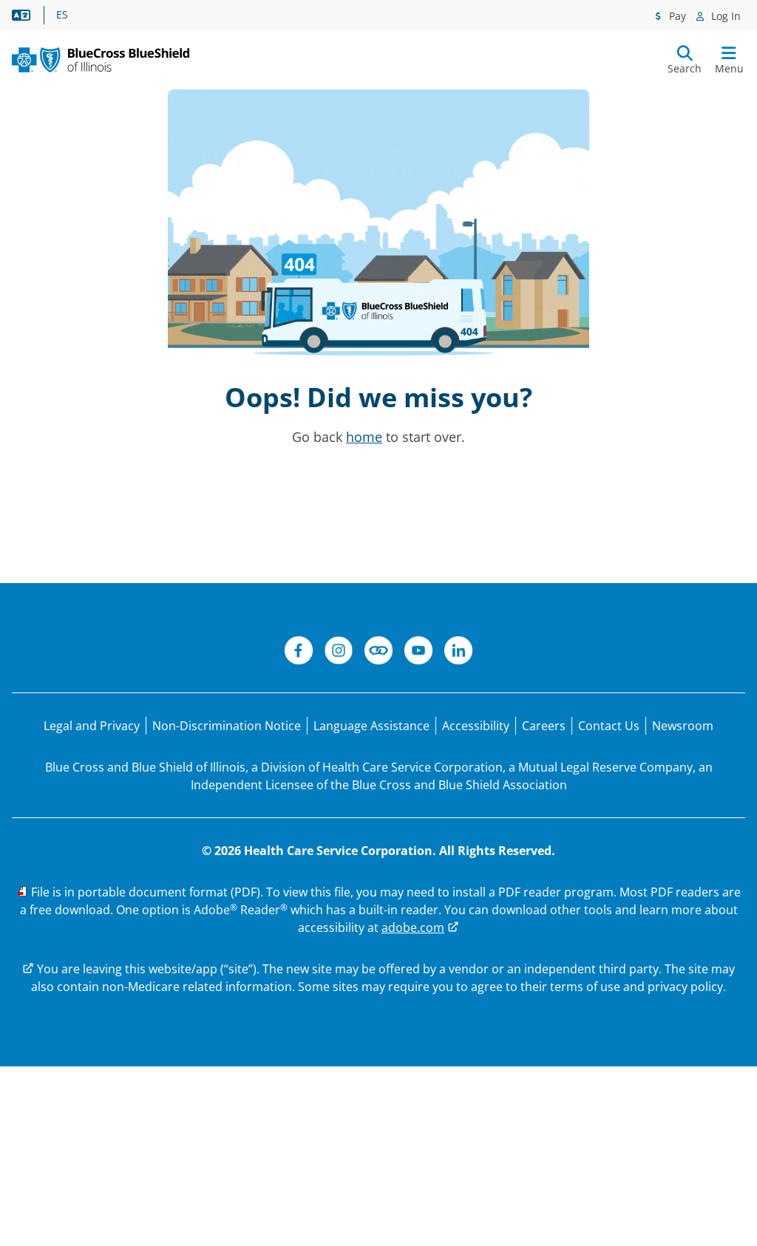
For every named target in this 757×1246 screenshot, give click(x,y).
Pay (676, 16)
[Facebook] (299, 652)
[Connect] (378, 652)
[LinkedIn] (458, 652)
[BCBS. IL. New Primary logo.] (100, 59)
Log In (724, 16)
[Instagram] (339, 652)
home (364, 437)
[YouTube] (418, 652)
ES (62, 14)
